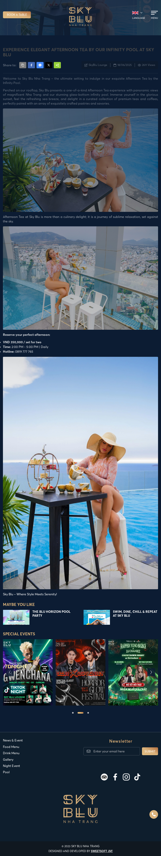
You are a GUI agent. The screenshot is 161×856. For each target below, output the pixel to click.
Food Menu (11, 747)
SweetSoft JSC (102, 851)
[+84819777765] (153, 814)
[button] (10, 672)
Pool (6, 772)
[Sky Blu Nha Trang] (80, 16)
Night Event (11, 766)
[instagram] (126, 776)
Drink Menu (11, 753)
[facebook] (115, 776)
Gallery (8, 759)
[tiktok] (137, 776)
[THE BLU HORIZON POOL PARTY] (16, 617)
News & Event (13, 740)
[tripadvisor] (104, 776)
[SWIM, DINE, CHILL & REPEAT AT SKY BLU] (97, 617)
